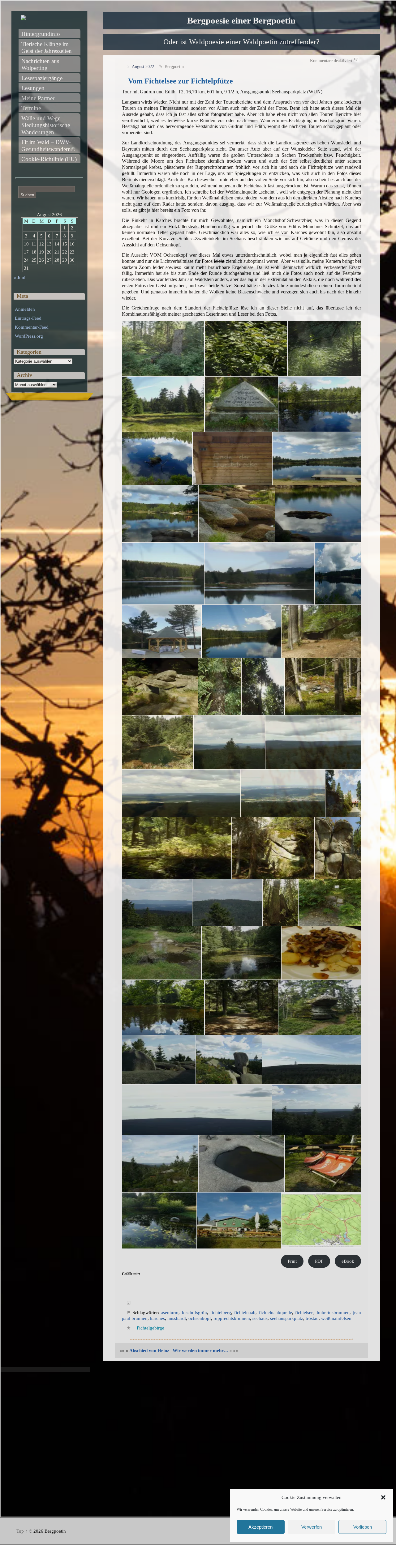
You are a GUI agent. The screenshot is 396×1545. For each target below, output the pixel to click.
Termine (31, 108)
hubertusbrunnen (333, 1312)
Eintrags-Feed (28, 318)
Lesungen (33, 88)
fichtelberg (220, 1312)
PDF (319, 1261)
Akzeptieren (260, 1527)
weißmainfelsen (336, 1318)
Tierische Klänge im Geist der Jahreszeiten (46, 47)
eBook (348, 1261)
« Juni (19, 277)
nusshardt (176, 1318)
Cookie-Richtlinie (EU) (49, 159)
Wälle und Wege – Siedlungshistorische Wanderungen (46, 125)
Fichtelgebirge (150, 1327)
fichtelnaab (245, 1312)
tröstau (312, 1318)
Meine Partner (37, 98)
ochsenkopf (199, 1318)
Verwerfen (311, 1527)
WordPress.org (29, 336)
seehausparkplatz (286, 1318)
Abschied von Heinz (149, 1350)
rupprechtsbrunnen (231, 1318)
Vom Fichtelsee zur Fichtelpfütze (180, 81)
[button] (383, 1497)
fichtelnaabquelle (275, 1312)
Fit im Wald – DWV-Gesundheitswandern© (48, 145)
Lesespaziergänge (41, 78)
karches (157, 1318)
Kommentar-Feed (32, 327)
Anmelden (25, 309)
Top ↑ (22, 1531)
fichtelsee (304, 1312)
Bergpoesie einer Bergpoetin (241, 20)
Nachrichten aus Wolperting (41, 64)
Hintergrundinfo (40, 34)
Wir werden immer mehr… (200, 1350)
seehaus (260, 1318)
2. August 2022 (140, 66)
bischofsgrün (194, 1312)
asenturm (170, 1312)
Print (292, 1261)
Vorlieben (362, 1527)
